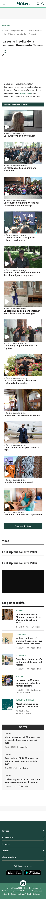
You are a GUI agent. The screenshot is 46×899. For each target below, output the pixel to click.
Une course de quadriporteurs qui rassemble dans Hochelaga (21, 204)
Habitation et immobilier (25, 700)
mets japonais (24, 93)
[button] (3, 3)
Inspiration (6, 25)
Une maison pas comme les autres (22, 415)
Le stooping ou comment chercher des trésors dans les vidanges (22, 312)
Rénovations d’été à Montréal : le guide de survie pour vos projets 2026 (21, 761)
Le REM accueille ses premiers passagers (20, 169)
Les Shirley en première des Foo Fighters (21, 347)
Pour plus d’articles (23, 525)
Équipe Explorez (24, 786)
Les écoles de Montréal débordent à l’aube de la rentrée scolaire (28, 683)
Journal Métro (35, 627)
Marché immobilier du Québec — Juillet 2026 (27, 705)
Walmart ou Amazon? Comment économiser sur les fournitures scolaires (29, 640)
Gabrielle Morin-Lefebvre (18, 34)
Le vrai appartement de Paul (18, 482)
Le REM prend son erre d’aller (19, 136)
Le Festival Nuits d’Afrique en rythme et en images (19, 239)
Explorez (19, 610)
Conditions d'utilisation (24, 894)
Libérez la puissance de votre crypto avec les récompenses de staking (23, 780)
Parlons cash (21, 634)
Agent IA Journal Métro (23, 713)
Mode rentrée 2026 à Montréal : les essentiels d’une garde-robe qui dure (28, 618)
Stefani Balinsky (36, 648)
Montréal (19, 676)
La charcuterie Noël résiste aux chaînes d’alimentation (20, 381)
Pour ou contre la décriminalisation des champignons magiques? (22, 273)
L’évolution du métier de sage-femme (23, 514)
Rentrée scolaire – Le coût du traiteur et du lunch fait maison (29, 662)
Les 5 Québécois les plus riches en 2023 (22, 449)
